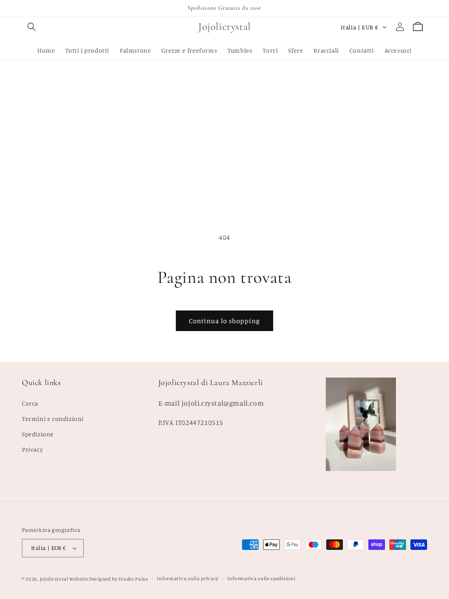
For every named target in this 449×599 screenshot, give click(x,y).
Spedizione (38, 434)
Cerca (30, 403)
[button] (31, 26)
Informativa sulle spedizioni (261, 578)
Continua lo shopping (224, 321)
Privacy (32, 449)
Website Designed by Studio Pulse (108, 579)
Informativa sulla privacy (188, 578)
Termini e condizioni (53, 418)
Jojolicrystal (54, 579)
